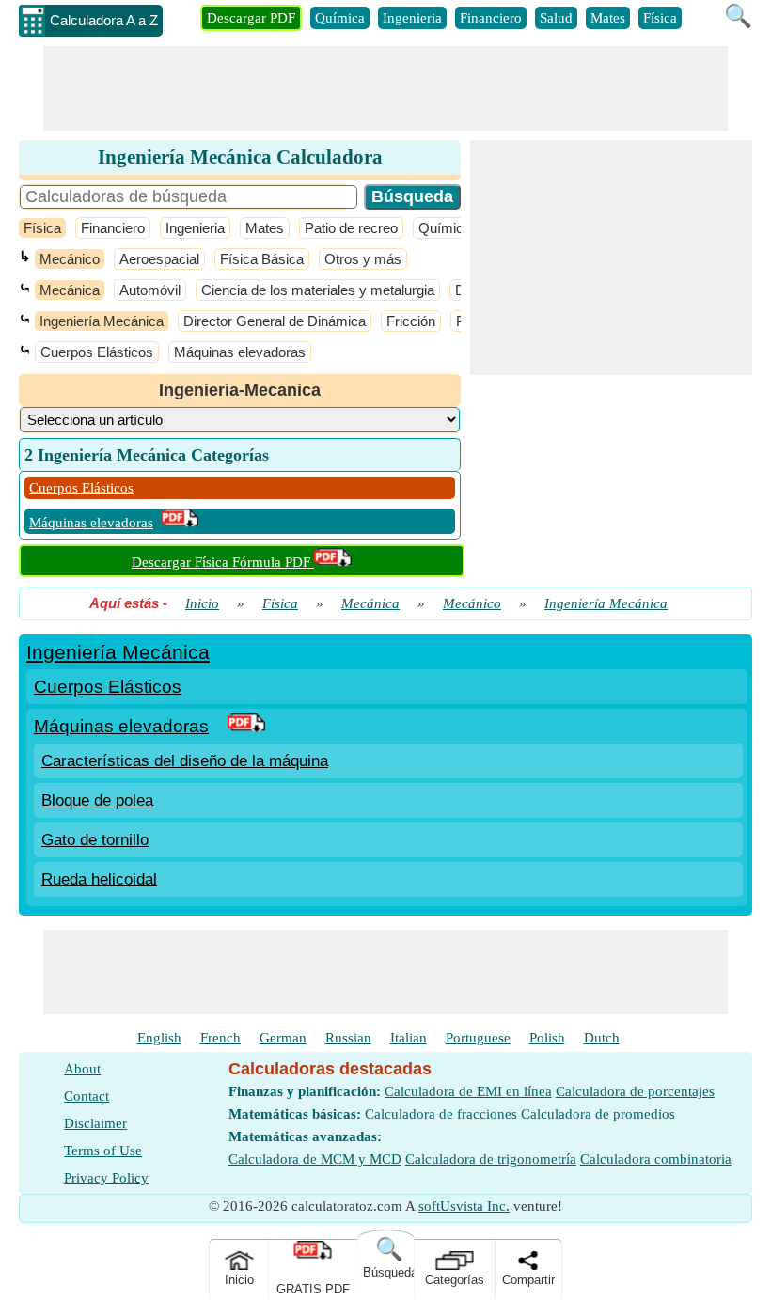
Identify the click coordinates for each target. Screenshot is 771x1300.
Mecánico (69, 259)
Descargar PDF (251, 17)
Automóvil (150, 290)
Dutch (602, 1037)
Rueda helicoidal (99, 879)
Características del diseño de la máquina (184, 761)
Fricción (410, 321)
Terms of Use (103, 1150)
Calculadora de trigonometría (490, 1159)
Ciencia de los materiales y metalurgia (317, 290)
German (283, 1037)
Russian (348, 1037)
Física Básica (262, 259)
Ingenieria (412, 17)
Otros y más (362, 259)
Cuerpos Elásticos (96, 352)
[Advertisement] (385, 88)
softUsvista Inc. (464, 1206)
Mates (607, 17)
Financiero (491, 17)
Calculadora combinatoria (656, 1159)
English (159, 1037)
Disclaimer (95, 1123)
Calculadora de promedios (598, 1113)
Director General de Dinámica (274, 321)
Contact (86, 1096)
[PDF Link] (246, 726)
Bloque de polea (97, 800)
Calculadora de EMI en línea (468, 1091)
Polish (547, 1037)
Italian (408, 1037)
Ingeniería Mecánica (101, 321)
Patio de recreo (351, 228)
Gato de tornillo (95, 840)
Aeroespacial (159, 259)
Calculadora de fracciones (441, 1113)
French (220, 1037)
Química (340, 17)
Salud (556, 17)
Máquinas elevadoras (240, 352)
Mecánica (69, 290)
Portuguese (478, 1037)
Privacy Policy (106, 1177)
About (82, 1068)
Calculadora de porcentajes (635, 1091)
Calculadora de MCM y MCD (314, 1159)
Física (660, 17)
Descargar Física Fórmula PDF (223, 562)
